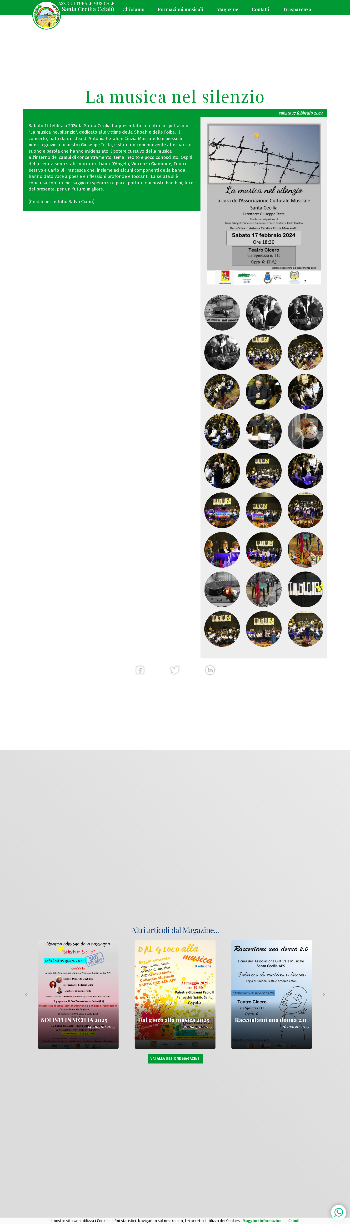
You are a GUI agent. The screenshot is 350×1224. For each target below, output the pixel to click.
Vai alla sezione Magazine (175, 1059)
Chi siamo (133, 9)
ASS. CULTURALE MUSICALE (86, 7)
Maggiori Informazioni (263, 1221)
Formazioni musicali (180, 9)
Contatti (260, 9)
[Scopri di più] (78, 994)
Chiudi (294, 1221)
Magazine (227, 9)
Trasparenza (297, 9)
